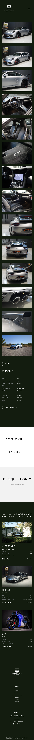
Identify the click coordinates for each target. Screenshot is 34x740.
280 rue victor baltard (17, 715)
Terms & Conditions (10, 737)
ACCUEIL (17, 690)
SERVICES (17, 697)
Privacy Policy (18, 737)
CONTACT (17, 701)
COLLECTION (17, 692)
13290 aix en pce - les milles (17, 717)
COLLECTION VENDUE (17, 695)
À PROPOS (17, 699)
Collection (4, 19)
